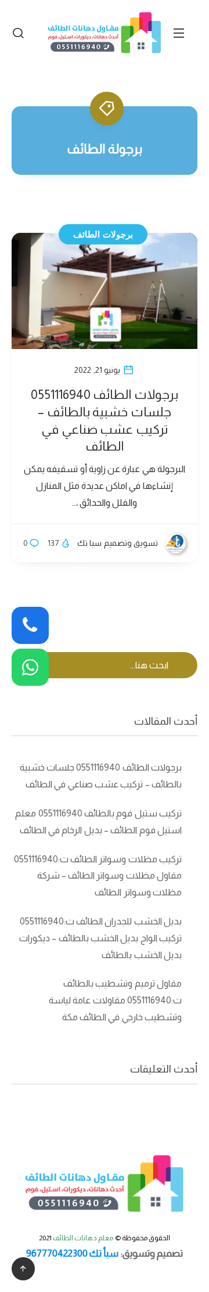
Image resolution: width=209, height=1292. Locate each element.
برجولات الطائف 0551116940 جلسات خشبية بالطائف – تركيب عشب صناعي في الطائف (104, 420)
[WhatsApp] (30, 667)
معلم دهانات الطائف (83, 1238)
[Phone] (30, 625)
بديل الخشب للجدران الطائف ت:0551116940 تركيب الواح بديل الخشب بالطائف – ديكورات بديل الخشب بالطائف (100, 938)
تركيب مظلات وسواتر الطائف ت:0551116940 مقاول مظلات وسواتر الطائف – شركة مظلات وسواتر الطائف (98, 876)
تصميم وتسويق (152, 1253)
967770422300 (57, 1253)
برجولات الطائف (103, 234)
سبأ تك (103, 1253)
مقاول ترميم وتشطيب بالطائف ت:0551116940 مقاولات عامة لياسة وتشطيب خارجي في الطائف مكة (115, 1000)
